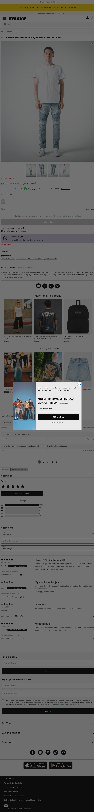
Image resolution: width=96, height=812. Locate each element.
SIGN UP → (58, 417)
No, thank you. (58, 422)
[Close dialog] (78, 384)
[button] (93, 315)
